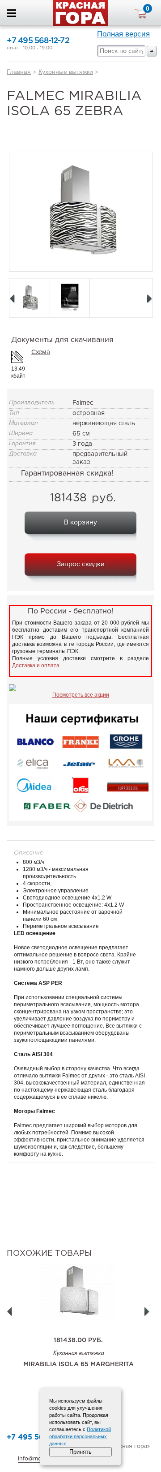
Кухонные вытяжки (65, 72)
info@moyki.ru (37, 1458)
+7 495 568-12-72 (38, 40)
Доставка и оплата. (36, 665)
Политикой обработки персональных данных (80, 1436)
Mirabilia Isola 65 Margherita (78, 1364)
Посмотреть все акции (80, 695)
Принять (80, 1451)
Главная (19, 72)
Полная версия (123, 34)
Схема (40, 352)
